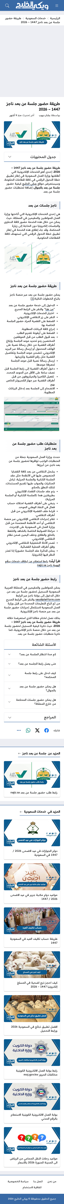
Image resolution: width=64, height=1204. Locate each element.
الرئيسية (55, 18)
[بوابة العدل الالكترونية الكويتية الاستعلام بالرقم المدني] (32, 1103)
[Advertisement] (32, 59)
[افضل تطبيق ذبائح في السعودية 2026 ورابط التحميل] (32, 1015)
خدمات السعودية (35, 18)
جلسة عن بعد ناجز (34, 753)
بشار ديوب (44, 115)
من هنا (49, 309)
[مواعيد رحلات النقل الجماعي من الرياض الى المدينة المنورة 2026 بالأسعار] (32, 1147)
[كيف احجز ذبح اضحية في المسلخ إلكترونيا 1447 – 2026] (32, 971)
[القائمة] (56, 5)
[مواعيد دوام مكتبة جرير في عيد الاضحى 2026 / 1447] (32, 883)
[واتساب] (28, 730)
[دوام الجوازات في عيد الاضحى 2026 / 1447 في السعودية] (32, 839)
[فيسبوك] (46, 730)
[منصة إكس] (37, 730)
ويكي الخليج (29, 183)
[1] (32, 298)
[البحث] (7, 5)
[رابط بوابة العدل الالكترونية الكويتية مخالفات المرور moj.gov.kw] (32, 1059)
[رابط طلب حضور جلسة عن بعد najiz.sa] (32, 779)
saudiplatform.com (47, 599)
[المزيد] (18, 730)
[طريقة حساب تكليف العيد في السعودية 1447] (32, 927)
